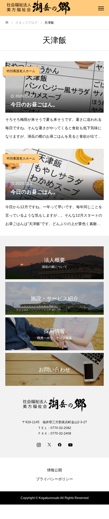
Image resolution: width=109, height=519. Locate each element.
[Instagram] (38, 444)
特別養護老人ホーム (21, 71)
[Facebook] (59, 444)
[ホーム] (6, 22)
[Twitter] (49, 444)
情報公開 (54, 470)
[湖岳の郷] (54, 404)
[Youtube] (70, 444)
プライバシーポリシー (54, 479)
